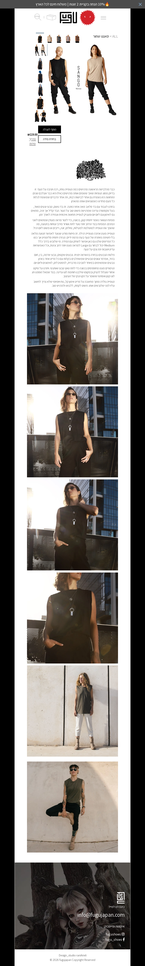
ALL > (114, 36)
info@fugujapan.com (101, 914)
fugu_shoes (114, 939)
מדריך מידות (32, 141)
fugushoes (114, 934)
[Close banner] (140, 4)
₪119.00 (32, 135)
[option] (40, 38)
